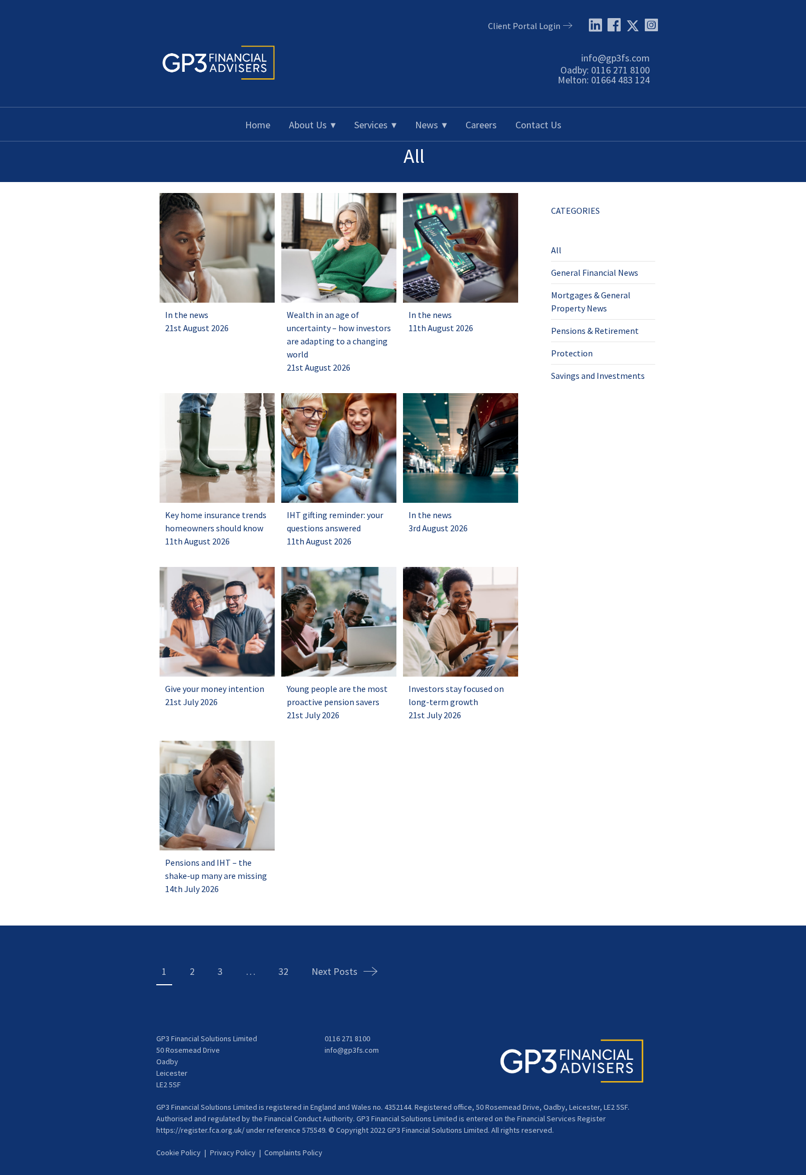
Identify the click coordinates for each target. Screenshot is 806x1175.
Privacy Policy (233, 1152)
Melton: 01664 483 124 (604, 79)
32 (283, 971)
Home (257, 124)
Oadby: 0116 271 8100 (605, 70)
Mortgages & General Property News (591, 302)
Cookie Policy (178, 1152)
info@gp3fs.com (615, 58)
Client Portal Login (524, 25)
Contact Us (538, 124)
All (556, 250)
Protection (572, 353)
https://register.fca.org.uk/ (200, 1130)
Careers (481, 124)
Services (371, 124)
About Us (308, 124)
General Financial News (594, 272)
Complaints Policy (293, 1152)
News (426, 124)
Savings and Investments (598, 375)
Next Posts (334, 971)
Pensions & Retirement (595, 330)
